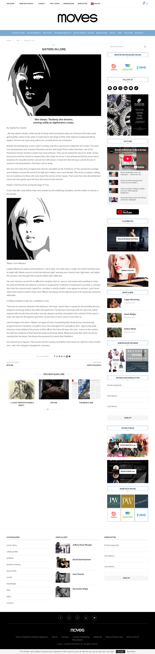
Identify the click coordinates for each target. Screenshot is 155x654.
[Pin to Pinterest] (59, 356)
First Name (112, 396)
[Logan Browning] (114, 303)
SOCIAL (91, 33)
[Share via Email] (69, 356)
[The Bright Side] (54, 389)
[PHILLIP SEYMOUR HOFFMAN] (127, 239)
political (10, 558)
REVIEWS (139, 33)
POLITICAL (47, 33)
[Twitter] (115, 88)
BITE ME (21, 403)
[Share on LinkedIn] (62, 356)
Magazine (10, 3)
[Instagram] (120, 88)
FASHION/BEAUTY (62, 33)
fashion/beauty (14, 564)
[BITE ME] (22, 389)
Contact (41, 3)
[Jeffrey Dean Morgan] (63, 548)
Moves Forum (133, 637)
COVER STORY (18, 33)
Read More (131, 651)
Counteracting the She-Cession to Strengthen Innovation (86, 405)
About (54, 637)
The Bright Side (54, 403)
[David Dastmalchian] (63, 563)
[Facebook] (109, 88)
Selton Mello (130, 329)
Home (9, 40)
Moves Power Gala (114, 637)
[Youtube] (131, 88)
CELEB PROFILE (34, 33)
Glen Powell (78, 574)
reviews (10, 603)
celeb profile (12, 552)
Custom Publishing (81, 637)
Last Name (112, 406)
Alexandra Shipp (80, 589)
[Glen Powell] (63, 578)
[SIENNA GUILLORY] (127, 270)
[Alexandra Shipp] (63, 592)
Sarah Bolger (130, 314)
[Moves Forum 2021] (127, 471)
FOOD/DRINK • (80, 33)
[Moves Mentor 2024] (127, 445)
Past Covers (55, 3)
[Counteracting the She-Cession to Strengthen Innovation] (86, 389)
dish (17, 40)
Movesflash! (77, 640)
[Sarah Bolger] (114, 318)
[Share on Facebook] (54, 356)
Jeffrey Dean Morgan (82, 545)
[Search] (147, 3)
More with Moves (26, 3)
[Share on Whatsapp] (64, 356)
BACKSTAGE (102, 33)
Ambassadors (68, 3)
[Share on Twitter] (57, 356)
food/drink (11, 571)
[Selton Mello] (114, 332)
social (9, 577)
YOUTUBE (128, 33)
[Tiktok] (136, 88)
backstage (11, 584)
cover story (12, 545)
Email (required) (114, 385)
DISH (120, 33)
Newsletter (82, 3)
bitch (9, 596)
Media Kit (98, 637)
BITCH (113, 33)
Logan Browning (131, 299)
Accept (120, 652)
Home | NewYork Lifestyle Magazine (32, 637)
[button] (10, 396)
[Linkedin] (125, 88)
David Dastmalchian (82, 559)
